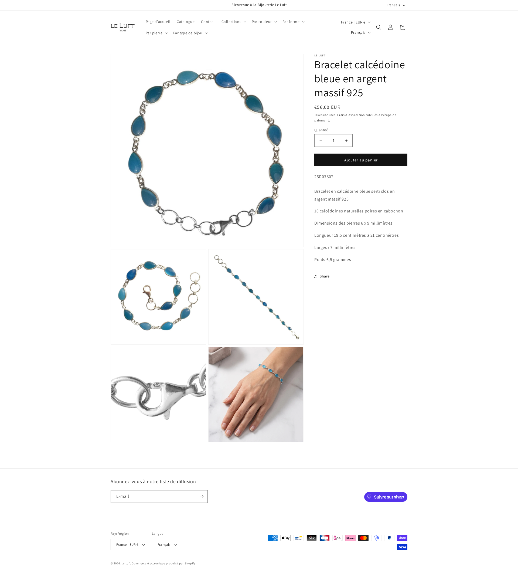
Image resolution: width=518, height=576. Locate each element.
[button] (233, 21)
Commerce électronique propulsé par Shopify (163, 563)
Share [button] (325, 276)
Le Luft (126, 563)
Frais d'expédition (351, 115)
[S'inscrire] (201, 496)
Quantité (321, 130)
